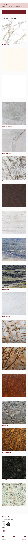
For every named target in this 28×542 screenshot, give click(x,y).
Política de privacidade (24, 539)
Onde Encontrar (4, 530)
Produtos (3, 529)
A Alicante (3, 531)
